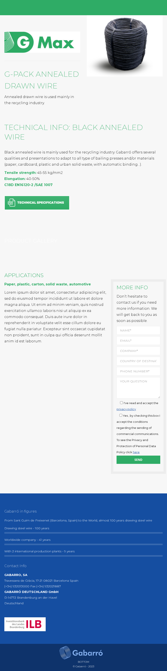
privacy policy (126, 409)
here (136, 452)
